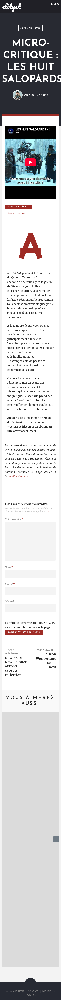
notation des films (18, 476)
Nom (9, 567)
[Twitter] (27, 986)
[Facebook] (31, 986)
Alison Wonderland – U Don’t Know (46, 660)
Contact (33, 991)
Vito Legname (38, 95)
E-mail (10, 584)
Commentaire (14, 519)
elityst (11, 6)
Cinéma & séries (18, 207)
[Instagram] (34, 986)
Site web (9, 601)
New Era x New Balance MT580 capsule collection (16, 666)
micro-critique (17, 213)
